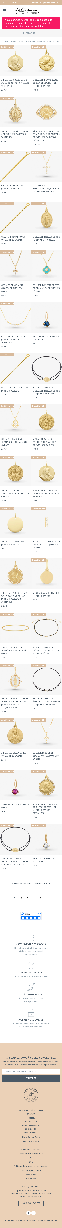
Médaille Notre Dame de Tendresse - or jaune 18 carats (15, 83)
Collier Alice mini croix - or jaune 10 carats (12, 288)
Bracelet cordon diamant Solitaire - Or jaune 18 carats (46, 650)
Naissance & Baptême (30, 1110)
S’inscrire (31, 1078)
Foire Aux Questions (30, 1149)
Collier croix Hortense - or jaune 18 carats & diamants (46, 188)
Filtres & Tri (29, 33)
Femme (31, 1114)
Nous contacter (31, 1203)
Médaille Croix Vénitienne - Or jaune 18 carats (15, 493)
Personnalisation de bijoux (20, 41)
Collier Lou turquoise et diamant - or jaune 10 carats (47, 288)
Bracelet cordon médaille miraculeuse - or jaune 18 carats (14, 861)
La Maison (31, 1121)
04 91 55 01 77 (13, 3)
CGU (31, 1162)
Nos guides (31, 1129)
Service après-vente (31, 1170)
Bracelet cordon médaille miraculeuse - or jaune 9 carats (46, 391)
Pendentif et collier (48, 41)
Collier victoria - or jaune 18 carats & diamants (13, 339)
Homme (31, 1118)
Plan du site (31, 1179)
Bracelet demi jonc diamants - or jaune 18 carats (14, 650)
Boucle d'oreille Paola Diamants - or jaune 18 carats (46, 544)
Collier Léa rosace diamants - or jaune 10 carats (14, 442)
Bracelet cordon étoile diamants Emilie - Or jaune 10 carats (46, 701)
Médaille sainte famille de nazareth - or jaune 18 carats (46, 442)
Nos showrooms (31, 1125)
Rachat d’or (31, 1174)
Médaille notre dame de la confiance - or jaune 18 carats (45, 83)
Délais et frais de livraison (31, 1153)
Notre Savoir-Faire (31, 1137)
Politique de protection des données (31, 1166)
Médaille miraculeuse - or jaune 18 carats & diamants (14, 134)
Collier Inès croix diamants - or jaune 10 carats (46, 756)
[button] (54, 10)
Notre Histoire (31, 1133)
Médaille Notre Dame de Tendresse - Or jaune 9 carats (47, 493)
